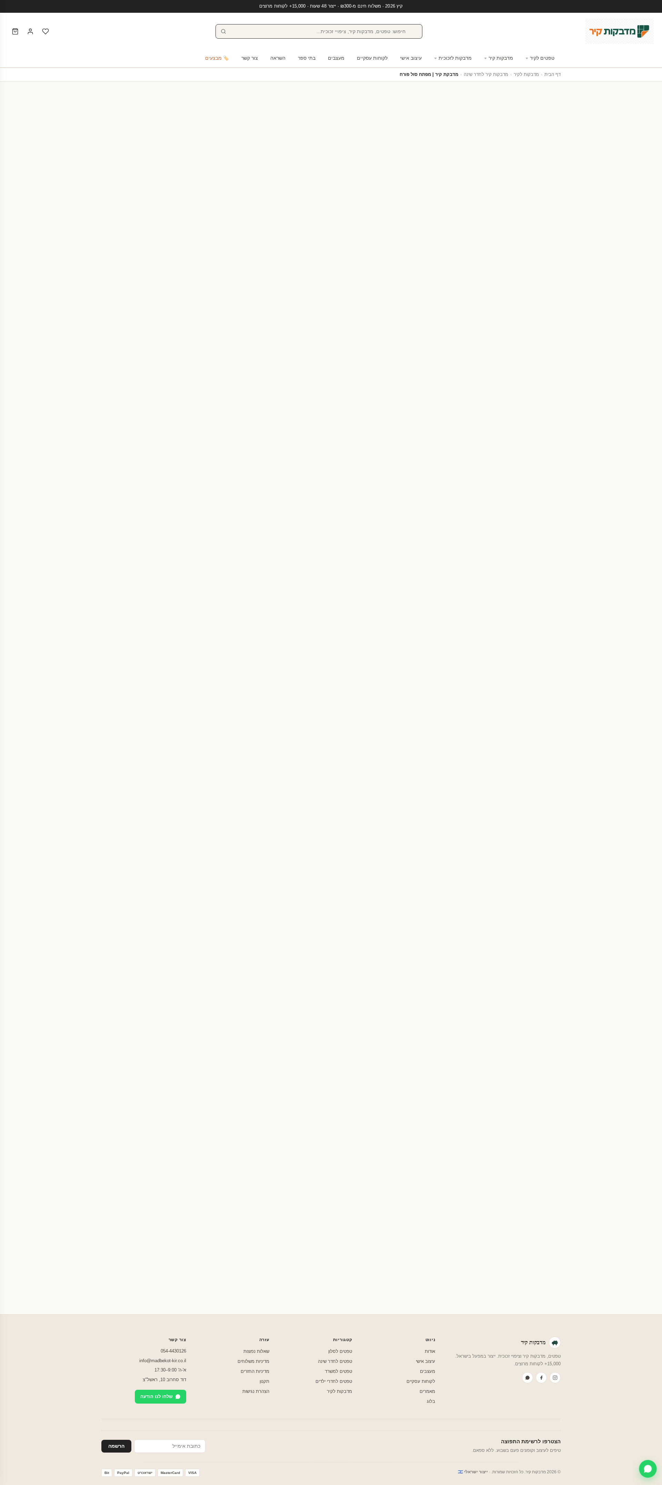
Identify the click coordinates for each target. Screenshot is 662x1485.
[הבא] (101, 982)
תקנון (264, 1381)
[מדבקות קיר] (619, 31)
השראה (277, 58)
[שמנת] (509, 311)
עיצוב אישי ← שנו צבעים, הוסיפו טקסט (208, 397)
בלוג (431, 1401)
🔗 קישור (473, 355)
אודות (430, 1351)
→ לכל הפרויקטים (119, 662)
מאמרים (427, 1391)
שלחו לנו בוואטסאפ (133, 1297)
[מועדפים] (45, 31)
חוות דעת (260, 444)
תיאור (310, 444)
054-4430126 (173, 1351)
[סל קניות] (15, 31)
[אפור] (481, 311)
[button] (549, 334)
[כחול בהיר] (502, 311)
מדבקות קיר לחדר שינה (486, 74)
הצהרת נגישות (255, 1391)
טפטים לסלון (340, 1351)
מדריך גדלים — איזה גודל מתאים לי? (278, 304)
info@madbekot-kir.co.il (162, 1360)
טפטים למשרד (338, 1371)
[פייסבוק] (541, 1377)
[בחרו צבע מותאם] (467, 311)
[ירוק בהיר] (495, 311)
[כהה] (474, 311)
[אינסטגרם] (555, 1377)
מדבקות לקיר (526, 74)
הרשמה (116, 1446)
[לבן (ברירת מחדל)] (516, 311)
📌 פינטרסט (502, 355)
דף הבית (552, 74)
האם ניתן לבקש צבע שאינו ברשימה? (408, 1196)
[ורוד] (488, 311)
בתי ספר (306, 58)
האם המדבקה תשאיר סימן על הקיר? (408, 1139)
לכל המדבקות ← (118, 892)
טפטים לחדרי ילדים (333, 1381)
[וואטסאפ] (527, 1377)
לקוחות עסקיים (372, 58)
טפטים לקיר (542, 58)
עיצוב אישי (411, 58)
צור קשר (249, 58)
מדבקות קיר (501, 58)
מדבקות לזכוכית (455, 58)
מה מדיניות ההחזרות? (426, 1233)
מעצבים (336, 58)
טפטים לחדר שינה (335, 1361)
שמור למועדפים (208, 380)
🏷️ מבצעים (217, 58)
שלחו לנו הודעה (156, 1396)
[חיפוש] (223, 31)
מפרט (286, 444)
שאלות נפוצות (256, 1351)
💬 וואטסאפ (534, 355)
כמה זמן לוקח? (434, 1215)
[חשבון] (30, 31)
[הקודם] (560, 982)
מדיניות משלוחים (253, 1361)
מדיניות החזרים (255, 1371)
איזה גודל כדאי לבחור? (425, 1178)
